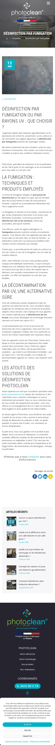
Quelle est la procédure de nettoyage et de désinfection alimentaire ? (32, 552)
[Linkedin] (45, 476)
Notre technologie (27, 659)
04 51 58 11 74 (29, 686)
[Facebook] (34, 476)
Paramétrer (27, 736)
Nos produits (27, 664)
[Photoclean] (27, 14)
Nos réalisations (27, 669)
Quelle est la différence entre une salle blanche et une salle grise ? (32, 535)
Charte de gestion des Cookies (16, 741)
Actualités (10, 99)
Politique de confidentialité (40, 741)
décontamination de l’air (14, 394)
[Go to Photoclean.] (7, 38)
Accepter (27, 725)
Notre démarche (27, 654)
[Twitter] (40, 476)
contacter (33, 456)
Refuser (27, 730)
